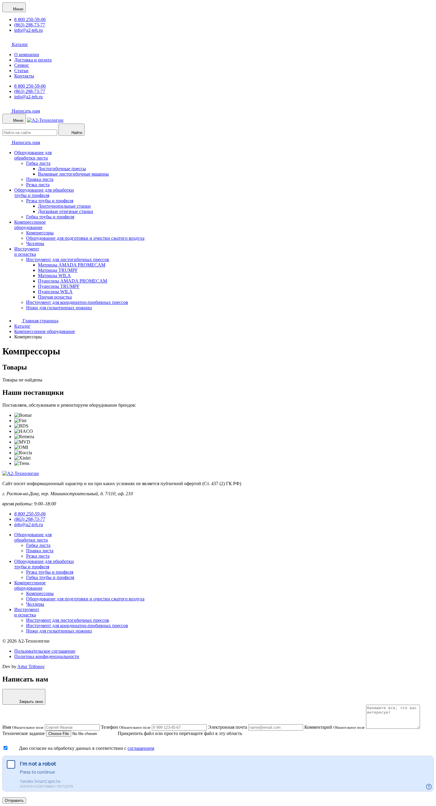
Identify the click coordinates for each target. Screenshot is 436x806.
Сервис (21, 65)
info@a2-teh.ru (28, 30)
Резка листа (38, 184)
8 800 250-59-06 (30, 19)
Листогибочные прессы (62, 168)
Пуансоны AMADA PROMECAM (72, 280)
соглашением (141, 748)
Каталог (19, 44)
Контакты (24, 75)
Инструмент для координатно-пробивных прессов (77, 302)
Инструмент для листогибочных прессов (67, 259)
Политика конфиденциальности (46, 656)
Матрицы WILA (54, 275)
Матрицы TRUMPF (58, 270)
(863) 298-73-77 (29, 24)
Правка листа (39, 179)
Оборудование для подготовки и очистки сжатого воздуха (85, 238)
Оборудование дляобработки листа (33, 155)
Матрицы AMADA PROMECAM (71, 264)
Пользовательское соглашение (44, 651)
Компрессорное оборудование (44, 331)
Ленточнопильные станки (64, 206)
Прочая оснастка (55, 296)
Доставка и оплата (33, 59)
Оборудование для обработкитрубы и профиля (44, 192)
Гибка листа (38, 163)
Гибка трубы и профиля (50, 216)
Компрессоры (40, 232)
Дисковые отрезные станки (65, 211)
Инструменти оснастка (26, 251)
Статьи (21, 70)
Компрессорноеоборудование (30, 225)
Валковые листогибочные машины (73, 173)
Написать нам (25, 110)
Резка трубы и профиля (49, 200)
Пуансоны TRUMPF (58, 286)
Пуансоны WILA (55, 291)
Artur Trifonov (31, 666)
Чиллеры (35, 243)
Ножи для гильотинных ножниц (59, 307)
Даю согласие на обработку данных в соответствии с (73, 748)
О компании (26, 54)
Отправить (14, 800)
